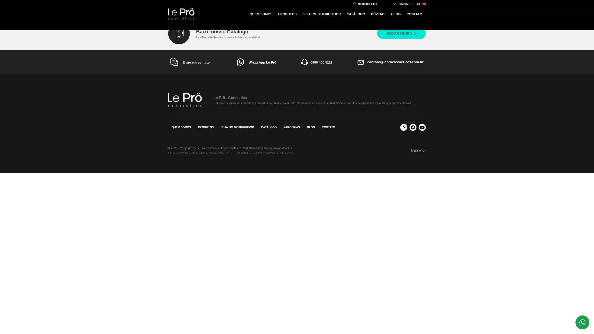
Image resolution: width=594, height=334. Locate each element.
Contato (414, 14)
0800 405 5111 (367, 4)
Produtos (287, 14)
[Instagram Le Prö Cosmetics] (403, 127)
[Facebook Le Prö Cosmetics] (413, 127)
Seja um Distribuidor (321, 14)
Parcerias (292, 127)
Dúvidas (378, 14)
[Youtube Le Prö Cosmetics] (422, 127)
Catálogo (356, 14)
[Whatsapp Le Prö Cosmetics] (582, 322)
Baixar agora (399, 33)
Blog (396, 14)
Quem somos (261, 14)
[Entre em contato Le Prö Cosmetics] (391, 62)
